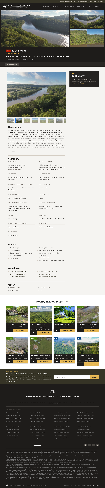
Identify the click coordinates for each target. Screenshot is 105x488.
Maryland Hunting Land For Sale (37, 424)
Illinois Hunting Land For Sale (13, 432)
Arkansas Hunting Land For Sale (13, 418)
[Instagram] (97, 445)
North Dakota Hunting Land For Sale (62, 427)
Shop (91, 1)
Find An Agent (48, 396)
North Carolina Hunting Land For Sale (62, 424)
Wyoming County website (18, 271)
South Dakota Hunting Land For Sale (85, 415)
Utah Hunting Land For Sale (83, 424)
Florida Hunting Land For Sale (13, 424)
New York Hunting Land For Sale (61, 421)
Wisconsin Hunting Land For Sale (84, 435)
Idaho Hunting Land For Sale (12, 429)
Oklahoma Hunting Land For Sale (61, 432)
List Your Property (84, 6)
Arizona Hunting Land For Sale (13, 415)
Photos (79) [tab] (11, 69)
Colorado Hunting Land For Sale (13, 421)
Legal (93, 485)
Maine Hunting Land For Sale (36, 421)
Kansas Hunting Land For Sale (37, 413)
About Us (99, 6)
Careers (68, 1)
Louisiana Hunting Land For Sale (37, 418)
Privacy (97, 485)
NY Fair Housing (42, 485)
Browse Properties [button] (51, 6)
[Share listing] (9, 330)
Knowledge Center (83, 1)
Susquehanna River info (17, 277)
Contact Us (78, 402)
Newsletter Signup (53, 403)
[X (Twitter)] (89, 445)
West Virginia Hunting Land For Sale (85, 432)
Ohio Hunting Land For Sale (60, 429)
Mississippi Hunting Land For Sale (37, 432)
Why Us (74, 1)
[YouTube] (93, 445)
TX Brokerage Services (31, 485)
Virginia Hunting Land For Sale (84, 429)
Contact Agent (20, 330)
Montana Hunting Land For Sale (37, 438)
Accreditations (23, 402)
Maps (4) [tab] (20, 69)
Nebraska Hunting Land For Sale (61, 413)
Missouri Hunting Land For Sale (37, 435)
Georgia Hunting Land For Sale (13, 427)
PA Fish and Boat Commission (48, 271)
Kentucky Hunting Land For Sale (37, 415)
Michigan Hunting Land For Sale (37, 427)
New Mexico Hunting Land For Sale (62, 418)
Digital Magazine (89, 402)
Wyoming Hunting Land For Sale (84, 438)
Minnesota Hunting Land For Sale (37, 429)
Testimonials (34, 402)
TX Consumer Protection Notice (17, 485)
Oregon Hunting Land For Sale (60, 435)
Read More (13, 151)
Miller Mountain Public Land (47, 277)
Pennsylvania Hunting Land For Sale (62, 438)
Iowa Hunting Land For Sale (12, 438)
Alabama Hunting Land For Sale (13, 413)
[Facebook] (85, 445)
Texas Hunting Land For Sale (83, 421)
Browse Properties (33, 396)
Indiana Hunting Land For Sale (13, 435)
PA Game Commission (45, 274)
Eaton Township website (17, 274)
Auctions (62, 1)
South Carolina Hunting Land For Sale (85, 413)
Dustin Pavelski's (79, 84)
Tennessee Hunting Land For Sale (85, 418)
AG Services (50, 402)
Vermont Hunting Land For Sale (84, 427)
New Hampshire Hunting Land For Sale (62, 415)
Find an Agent (68, 6)
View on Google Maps (14, 169)
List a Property (68, 402)
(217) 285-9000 (37, 445)
